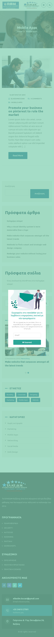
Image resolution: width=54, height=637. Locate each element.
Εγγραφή (28, 342)
